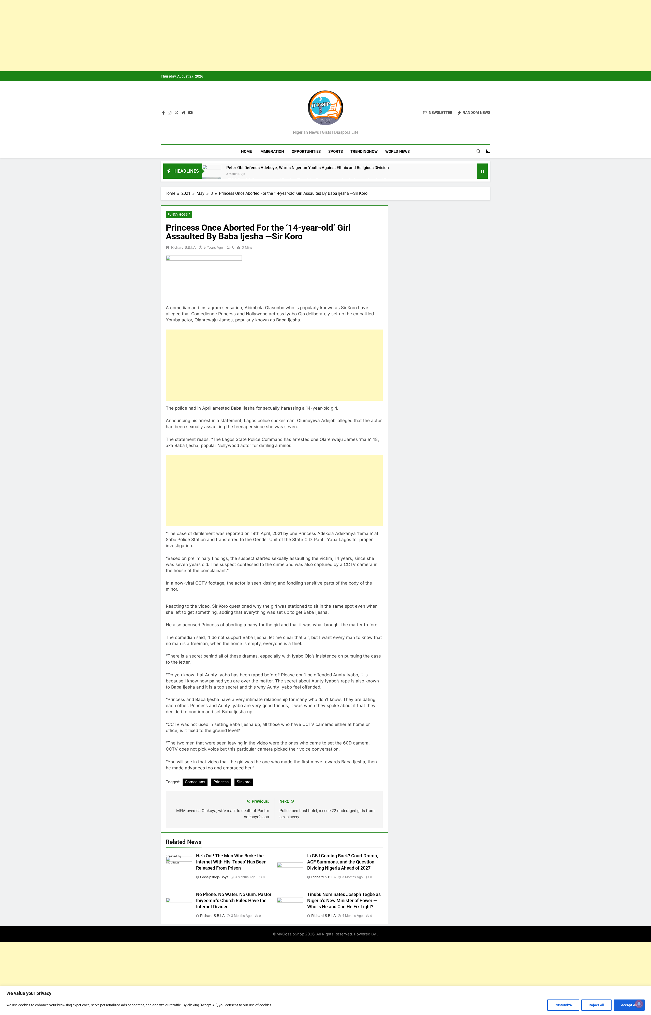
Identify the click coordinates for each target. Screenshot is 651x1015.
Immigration (271, 151)
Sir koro (243, 782)
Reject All (596, 1005)
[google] (183, 113)
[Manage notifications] (639, 1004)
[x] (176, 113)
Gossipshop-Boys (214, 877)
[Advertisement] (152, 35)
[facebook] (163, 113)
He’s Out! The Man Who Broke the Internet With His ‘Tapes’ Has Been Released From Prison (231, 862)
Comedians (195, 782)
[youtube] (190, 113)
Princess (221, 782)
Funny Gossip (179, 214)
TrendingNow (364, 151)
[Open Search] (479, 151)
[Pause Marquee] (482, 171)
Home (246, 151)
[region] (325, 1000)
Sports (335, 151)
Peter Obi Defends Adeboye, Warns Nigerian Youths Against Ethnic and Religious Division (307, 167)
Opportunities (306, 151)
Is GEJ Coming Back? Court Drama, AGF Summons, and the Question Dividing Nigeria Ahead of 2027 (342, 862)
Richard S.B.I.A (183, 247)
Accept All (629, 1005)
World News (397, 151)
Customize (563, 1005)
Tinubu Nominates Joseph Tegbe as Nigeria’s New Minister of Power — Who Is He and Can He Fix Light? (344, 900)
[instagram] (169, 113)
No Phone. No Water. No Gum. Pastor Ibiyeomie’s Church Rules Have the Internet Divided (233, 900)
